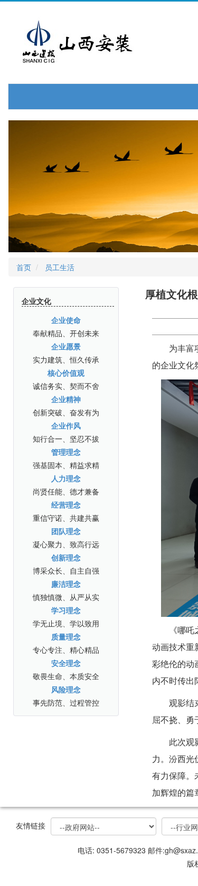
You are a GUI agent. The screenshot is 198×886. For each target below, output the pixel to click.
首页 (23, 267)
